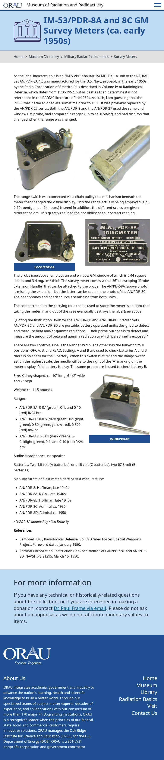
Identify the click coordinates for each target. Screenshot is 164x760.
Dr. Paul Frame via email (80, 608)
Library (149, 692)
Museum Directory (44, 56)
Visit (152, 706)
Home (18, 56)
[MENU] (157, 5)
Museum (146, 685)
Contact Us (144, 713)
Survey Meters (125, 56)
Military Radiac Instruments (86, 56)
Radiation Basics (138, 699)
